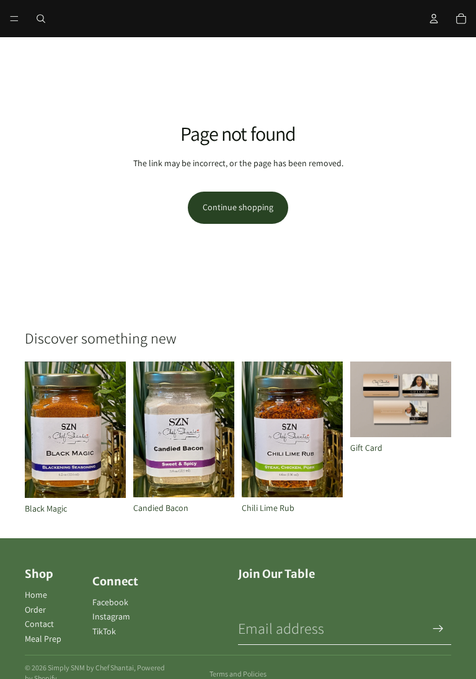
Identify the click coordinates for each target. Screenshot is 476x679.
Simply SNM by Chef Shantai (91, 667)
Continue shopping (238, 207)
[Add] (106, 479)
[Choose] (432, 418)
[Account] (433, 18)
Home (36, 594)
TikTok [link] (104, 631)
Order (35, 609)
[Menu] (14, 18)
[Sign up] (438, 629)
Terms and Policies (238, 673)
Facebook (110, 602)
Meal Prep (43, 638)
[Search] (41, 18)
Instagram (111, 616)
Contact (39, 623)
